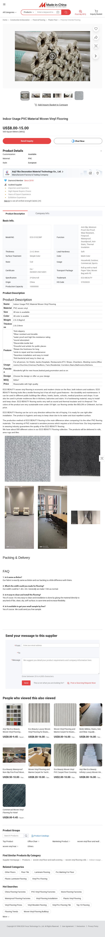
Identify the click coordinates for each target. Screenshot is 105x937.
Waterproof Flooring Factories (17, 898)
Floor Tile (25, 872)
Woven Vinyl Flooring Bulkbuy (36, 911)
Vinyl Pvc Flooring (39, 878)
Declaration (81, 926)
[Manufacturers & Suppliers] (52, 4)
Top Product (8, 841)
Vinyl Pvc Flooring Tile (61, 905)
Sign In (7, 201)
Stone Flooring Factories (71, 892)
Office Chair (32, 841)
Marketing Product (60, 841)
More (5, 916)
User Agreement (68, 926)
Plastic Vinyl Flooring (72, 898)
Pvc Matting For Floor (65, 872)
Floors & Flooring (39, 20)
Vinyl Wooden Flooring (37, 905)
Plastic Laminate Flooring (16, 878)
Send (26, 683)
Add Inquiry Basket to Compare (53, 104)
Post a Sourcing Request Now (81, 683)
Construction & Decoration (20, 20)
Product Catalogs (41, 835)
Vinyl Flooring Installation (47, 898)
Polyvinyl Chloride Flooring (70, 20)
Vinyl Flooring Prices (13, 905)
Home (5, 20)
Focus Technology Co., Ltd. (35, 926)
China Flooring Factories (15, 892)
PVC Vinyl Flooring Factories (43, 892)
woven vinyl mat (9, 846)
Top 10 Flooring (83, 905)
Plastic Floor (53, 20)
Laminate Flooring (42, 872)
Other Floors (10, 872)
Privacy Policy (93, 926)
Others (30, 846)
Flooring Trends (11, 911)
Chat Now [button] (79, 141)
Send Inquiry (27, 141)
